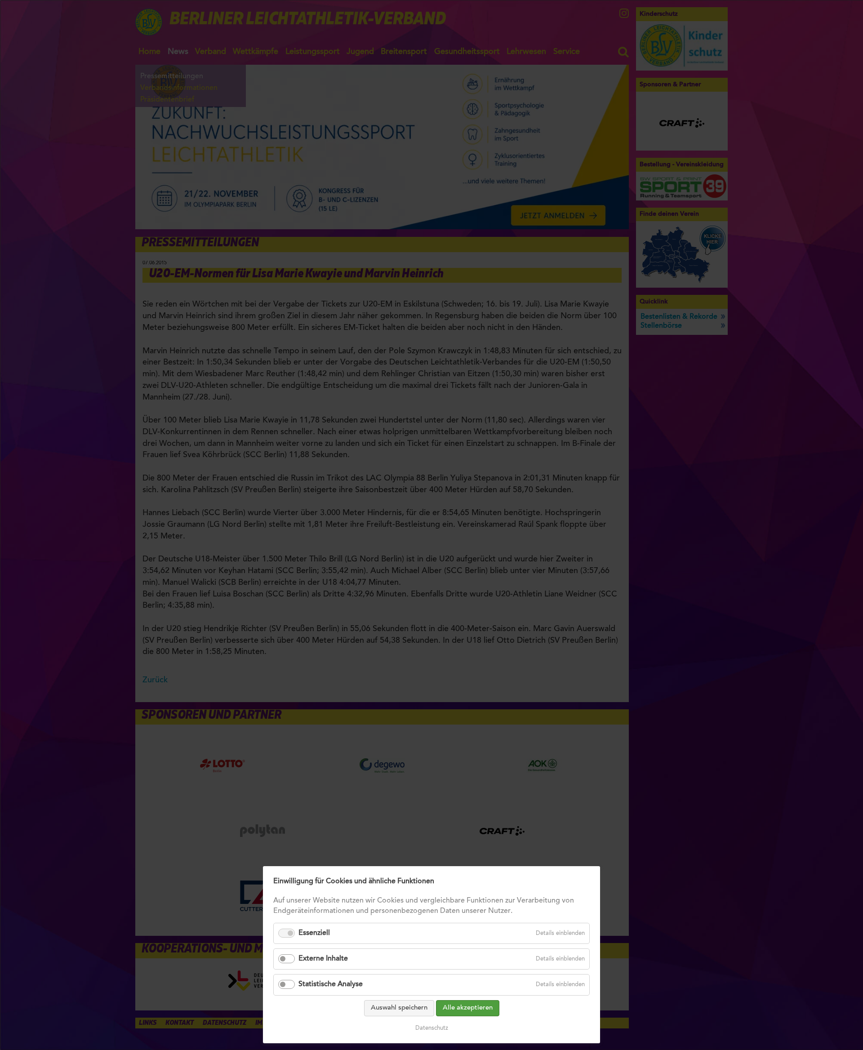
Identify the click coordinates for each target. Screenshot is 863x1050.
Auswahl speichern (399, 1008)
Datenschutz (431, 1028)
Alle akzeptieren (468, 1008)
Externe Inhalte (323, 958)
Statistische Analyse (330, 984)
